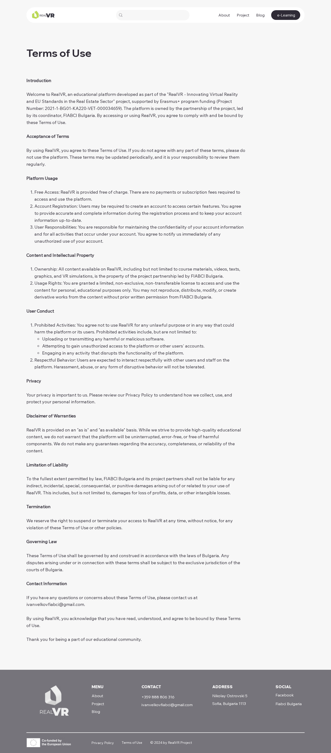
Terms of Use (132, 742)
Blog (96, 711)
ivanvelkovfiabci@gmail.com (55, 604)
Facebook (285, 695)
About (97, 695)
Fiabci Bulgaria (289, 703)
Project (98, 703)
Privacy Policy (102, 743)
